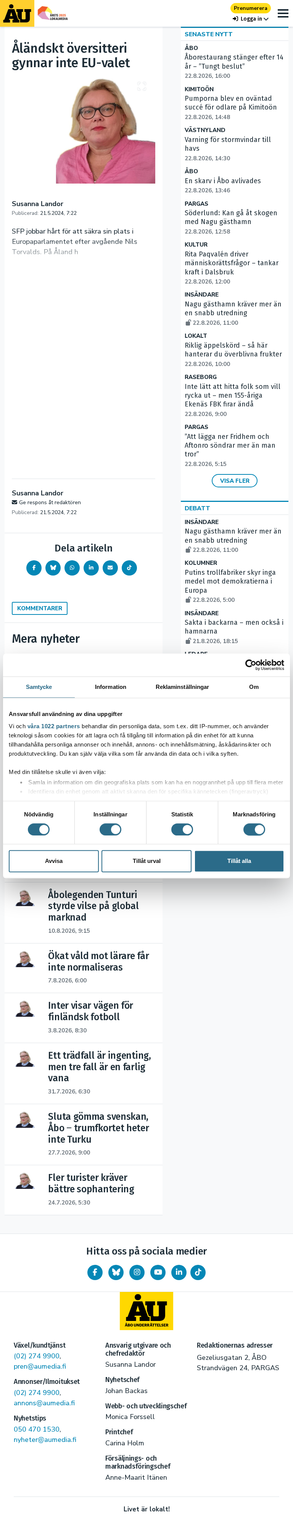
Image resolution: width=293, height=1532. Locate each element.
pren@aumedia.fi (40, 1366)
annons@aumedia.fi (44, 1403)
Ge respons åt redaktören (50, 502)
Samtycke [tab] (39, 687)
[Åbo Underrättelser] (146, 1311)
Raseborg (201, 377)
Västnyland (205, 130)
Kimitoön (199, 89)
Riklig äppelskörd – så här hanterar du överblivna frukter (233, 354)
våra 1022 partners (53, 726)
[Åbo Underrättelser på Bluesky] (116, 1272)
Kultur (196, 244)
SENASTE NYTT (209, 34)
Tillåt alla (239, 861)
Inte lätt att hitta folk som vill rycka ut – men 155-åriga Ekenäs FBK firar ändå (232, 400)
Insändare (202, 294)
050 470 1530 (37, 1429)
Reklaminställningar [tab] (182, 687)
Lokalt (196, 336)
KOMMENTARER (39, 608)
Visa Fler (235, 481)
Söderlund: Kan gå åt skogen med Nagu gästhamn (231, 222)
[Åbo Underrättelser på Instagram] (137, 1272)
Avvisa (54, 861)
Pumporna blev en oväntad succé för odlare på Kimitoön (231, 107)
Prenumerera (250, 8)
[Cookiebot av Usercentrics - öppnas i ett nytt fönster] (250, 665)
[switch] (110, 829)
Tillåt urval (147, 861)
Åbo (191, 48)
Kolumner (201, 563)
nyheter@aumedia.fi (45, 1439)
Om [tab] (254, 687)
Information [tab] (110, 687)
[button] (251, 18)
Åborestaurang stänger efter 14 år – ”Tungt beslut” (234, 66)
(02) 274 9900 (37, 1356)
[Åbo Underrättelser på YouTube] (158, 1272)
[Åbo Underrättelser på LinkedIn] (179, 1272)
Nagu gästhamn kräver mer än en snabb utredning (233, 313)
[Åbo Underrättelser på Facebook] (95, 1272)
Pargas (196, 204)
